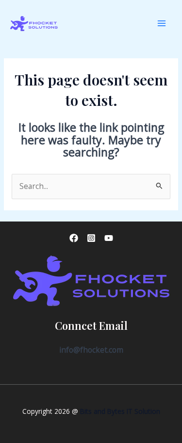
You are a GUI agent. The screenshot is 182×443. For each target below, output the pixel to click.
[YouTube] (108, 238)
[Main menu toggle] (161, 23)
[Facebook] (73, 238)
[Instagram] (91, 238)
